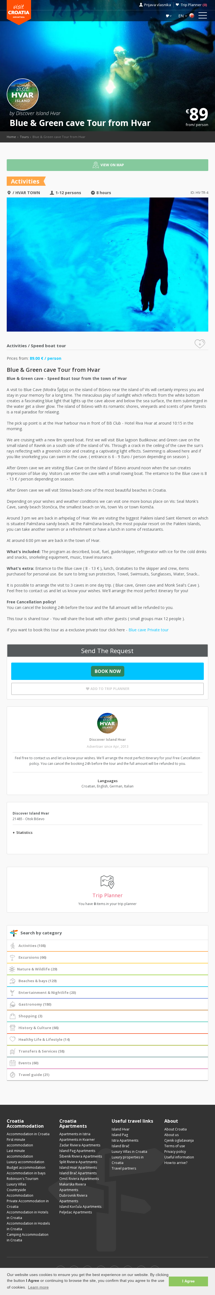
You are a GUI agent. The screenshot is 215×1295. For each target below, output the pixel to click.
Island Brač (120, 1146)
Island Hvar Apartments (78, 1167)
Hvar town (27, 192)
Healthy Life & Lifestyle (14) (44, 1039)
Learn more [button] (38, 1287)
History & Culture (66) (38, 1027)
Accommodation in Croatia (28, 1134)
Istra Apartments (125, 1140)
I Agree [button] (188, 1281)
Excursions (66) (32, 957)
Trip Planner (194, 4)
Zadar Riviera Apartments (79, 1145)
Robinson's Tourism (22, 1178)
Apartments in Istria (74, 1134)
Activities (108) (32, 945)
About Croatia (175, 1129)
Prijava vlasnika (157, 4)
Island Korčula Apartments (80, 1206)
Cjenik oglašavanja (179, 1140)
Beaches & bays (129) (37, 980)
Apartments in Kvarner (77, 1139)
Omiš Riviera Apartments (79, 1178)
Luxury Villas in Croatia (129, 1151)
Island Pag (120, 1134)
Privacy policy (175, 1151)
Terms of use (174, 1146)
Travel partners (124, 1168)
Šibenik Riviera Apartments (80, 1156)
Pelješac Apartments (75, 1212)
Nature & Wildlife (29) (37, 969)
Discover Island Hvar (107, 739)
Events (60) (28, 1062)
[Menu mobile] (202, 16)
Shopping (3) (30, 1015)
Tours (24, 137)
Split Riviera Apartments (78, 1162)
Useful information (179, 1157)
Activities (17, 345)
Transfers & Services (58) (41, 1051)
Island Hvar (121, 1129)
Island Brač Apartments (78, 1173)
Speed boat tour (48, 345)
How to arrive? (175, 1162)
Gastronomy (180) (34, 1004)
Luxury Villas (16, 1184)
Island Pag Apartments (77, 1150)
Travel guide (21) (33, 1074)
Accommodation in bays (26, 1173)
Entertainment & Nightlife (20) (47, 992)
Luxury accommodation (25, 1162)
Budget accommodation (26, 1167)
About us (171, 1134)
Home (11, 137)
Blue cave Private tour (148, 629)
